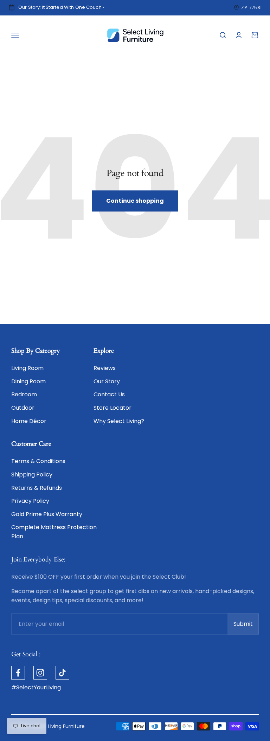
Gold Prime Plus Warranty (46, 514)
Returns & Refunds (36, 488)
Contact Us (109, 394)
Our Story (107, 381)
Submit (246, 626)
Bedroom (24, 394)
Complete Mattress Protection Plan (54, 531)
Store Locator (112, 408)
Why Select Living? (119, 421)
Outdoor (22, 408)
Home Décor (28, 421)
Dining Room (28, 381)
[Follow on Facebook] (18, 672)
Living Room (27, 368)
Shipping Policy (31, 474)
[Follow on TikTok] (62, 672)
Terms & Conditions (38, 461)
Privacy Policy (30, 501)
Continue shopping (135, 201)
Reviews (105, 368)
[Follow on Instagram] (40, 672)
